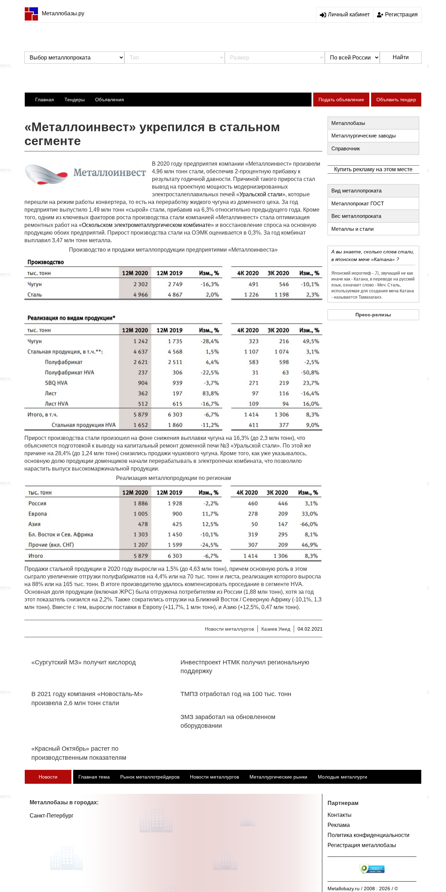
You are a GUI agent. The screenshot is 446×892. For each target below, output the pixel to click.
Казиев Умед (275, 629)
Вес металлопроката (356, 216)
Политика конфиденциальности (368, 835)
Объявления (109, 99)
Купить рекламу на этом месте (373, 169)
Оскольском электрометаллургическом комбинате (146, 225)
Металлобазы (348, 123)
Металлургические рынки (278, 777)
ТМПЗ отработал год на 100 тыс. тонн (235, 693)
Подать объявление (341, 99)
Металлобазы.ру (63, 13)
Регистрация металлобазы (362, 845)
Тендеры (74, 99)
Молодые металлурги (342, 777)
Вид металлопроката (356, 191)
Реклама (339, 825)
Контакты (340, 815)
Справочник (345, 148)
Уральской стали (260, 194)
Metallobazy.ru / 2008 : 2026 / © (363, 888)
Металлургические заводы (363, 136)
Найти (401, 57)
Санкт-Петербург (52, 816)
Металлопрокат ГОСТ (357, 203)
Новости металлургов (229, 629)
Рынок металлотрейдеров (149, 777)
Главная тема (94, 777)
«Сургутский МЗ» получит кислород (83, 662)
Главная (44, 99)
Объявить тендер (396, 99)
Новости (48, 777)
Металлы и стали (352, 229)
